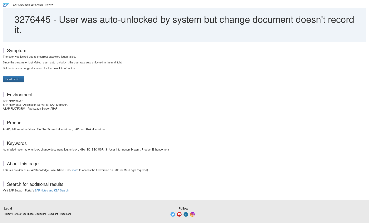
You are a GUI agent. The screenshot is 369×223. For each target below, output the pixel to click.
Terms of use (20, 213)
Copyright (53, 213)
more (75, 170)
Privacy (8, 213)
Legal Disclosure (37, 213)
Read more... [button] (13, 79)
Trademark (65, 213)
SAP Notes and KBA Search (52, 190)
